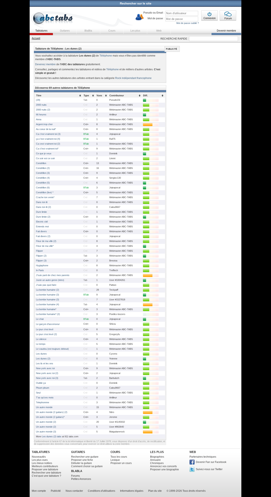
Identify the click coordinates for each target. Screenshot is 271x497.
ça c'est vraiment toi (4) (48, 139)
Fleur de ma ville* (45, 246)
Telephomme (42, 402)
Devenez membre (45, 64)
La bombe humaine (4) (47, 304)
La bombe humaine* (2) (48, 314)
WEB (192, 452)
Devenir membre (226, 30)
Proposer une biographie (164, 469)
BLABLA (76, 471)
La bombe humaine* (46, 309)
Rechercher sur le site (135, 3)
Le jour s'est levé (44, 329)
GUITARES (78, 452)
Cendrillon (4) (43, 178)
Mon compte (39, 490)
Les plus (135, 30)
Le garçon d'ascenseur (48, 324)
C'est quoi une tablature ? (46, 475)
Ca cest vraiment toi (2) (48, 143)
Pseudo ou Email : (153, 12)
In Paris (40, 270)
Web (159, 30)
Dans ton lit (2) (43, 207)
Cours (111, 30)
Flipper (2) (41, 255)
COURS (115, 452)
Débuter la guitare (81, 463)
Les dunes (41, 353)
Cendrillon (41, 163)
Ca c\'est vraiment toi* (47, 148)
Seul (38, 392)
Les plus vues (40, 459)
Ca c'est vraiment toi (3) (48, 134)
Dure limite (41, 212)
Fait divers (41, 231)
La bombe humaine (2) (47, 290)
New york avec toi (45, 368)
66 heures (41, 114)
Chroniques (157, 463)
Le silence (41, 339)
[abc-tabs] (53, 18)
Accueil (36, 38)
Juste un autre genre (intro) (50, 280)
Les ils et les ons (44, 363)
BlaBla (88, 30)
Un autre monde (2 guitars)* (50, 417)
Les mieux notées (42, 463)
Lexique (115, 459)
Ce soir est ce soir (45, 158)
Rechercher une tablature (46, 472)
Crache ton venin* (45, 197)
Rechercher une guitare (84, 456)
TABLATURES (41, 452)
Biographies (157, 456)
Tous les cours (119, 456)
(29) (38, 100)
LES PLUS (157, 452)
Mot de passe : (156, 18)
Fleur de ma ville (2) (46, 241)
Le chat (40, 319)
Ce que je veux (43, 153)
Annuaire (155, 459)
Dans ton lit (41, 202)
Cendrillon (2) (43, 168)
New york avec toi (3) (47, 378)
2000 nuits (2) (43, 109)
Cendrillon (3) (43, 173)
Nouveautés (39, 456)
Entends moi (42, 226)
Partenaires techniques (202, 456)
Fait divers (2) (43, 236)
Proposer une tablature (45, 469)
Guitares (65, 30)
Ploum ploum (42, 388)
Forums (75, 475)
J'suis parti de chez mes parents (52, 275)
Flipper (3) (41, 260)
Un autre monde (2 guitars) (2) (51, 412)
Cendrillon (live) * (44, 192)
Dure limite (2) (43, 216)
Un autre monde (44, 407)
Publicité (56, 490)
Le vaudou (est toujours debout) (52, 349)
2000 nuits (41, 105)
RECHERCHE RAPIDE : (174, 38)
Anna (38, 119)
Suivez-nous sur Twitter (209, 469)
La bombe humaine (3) (47, 294)
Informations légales (131, 490)
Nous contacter (74, 490)
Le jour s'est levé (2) (46, 334)
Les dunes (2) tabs (51, 436)
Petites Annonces (81, 479)
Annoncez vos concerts (163, 466)
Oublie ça (41, 383)
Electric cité (42, 221)
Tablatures (41, 30)
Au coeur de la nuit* (46, 129)
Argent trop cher (44, 124)
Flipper (39, 251)
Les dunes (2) (43, 358)
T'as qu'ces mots (45, 397)
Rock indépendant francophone (133, 78)
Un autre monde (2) (46, 422)
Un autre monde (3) (46, 431)
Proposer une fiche (82, 459)
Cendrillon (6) (43, 187)
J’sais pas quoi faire (46, 285)
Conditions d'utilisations (101, 490)
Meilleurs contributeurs (45, 466)
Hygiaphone (42, 265)
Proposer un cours (121, 463)
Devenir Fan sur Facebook (211, 462)
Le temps (41, 344)
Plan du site (155, 490)
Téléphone (106, 55)
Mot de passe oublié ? (187, 23)
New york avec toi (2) (47, 373)
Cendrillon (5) (43, 182)
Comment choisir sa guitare (87, 466)
